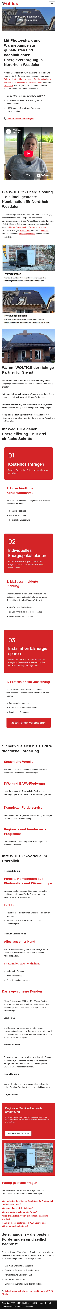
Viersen (42, 227)
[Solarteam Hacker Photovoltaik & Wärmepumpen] (10, 3)
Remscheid (25, 230)
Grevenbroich (22, 227)
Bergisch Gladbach (42, 79)
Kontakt (29, 1306)
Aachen (7, 82)
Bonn (14, 82)
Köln (20, 79)
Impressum (7, 1306)
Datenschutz (19, 1306)
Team (47, 1303)
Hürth (14, 79)
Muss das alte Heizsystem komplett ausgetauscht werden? (25, 1217)
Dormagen (33, 227)
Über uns (39, 1303)
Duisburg (32, 82)
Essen (39, 82)
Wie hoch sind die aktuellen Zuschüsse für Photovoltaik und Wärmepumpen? (27, 1202)
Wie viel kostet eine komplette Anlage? (20, 1212)
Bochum (44, 230)
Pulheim (7, 79)
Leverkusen (28, 79)
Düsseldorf (22, 82)
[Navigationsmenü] (52, 3)
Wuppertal (8, 85)
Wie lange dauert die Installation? (17, 1208)
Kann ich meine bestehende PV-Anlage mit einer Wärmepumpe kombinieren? (24, 1224)
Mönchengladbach (27, 234)
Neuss (12, 227)
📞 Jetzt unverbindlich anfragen (19, 118)
